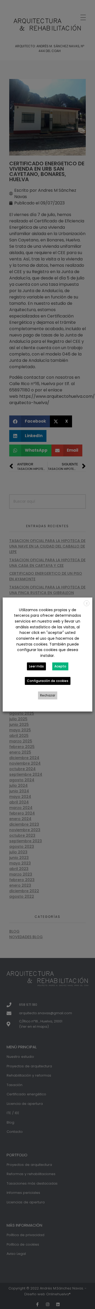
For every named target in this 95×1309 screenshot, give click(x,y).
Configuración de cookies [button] (47, 681)
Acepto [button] (60, 666)
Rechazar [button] (47, 695)
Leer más (36, 666)
